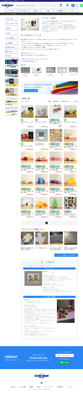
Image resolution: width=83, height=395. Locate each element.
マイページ (67, 6)
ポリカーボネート (23, 11)
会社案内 (39, 386)
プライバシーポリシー (49, 386)
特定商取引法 (60, 386)
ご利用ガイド (61, 6)
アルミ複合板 (60, 11)
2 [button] (49, 223)
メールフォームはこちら (65, 355)
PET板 (47, 11)
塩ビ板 (35, 11)
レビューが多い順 (74, 101)
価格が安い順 (56, 101)
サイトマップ (69, 386)
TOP (6, 13)
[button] (52, 223)
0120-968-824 (39, 358)
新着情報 (31, 386)
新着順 (49, 101)
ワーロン (72, 11)
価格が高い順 (65, 101)
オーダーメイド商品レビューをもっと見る (66, 255)
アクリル (11, 11)
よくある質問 (23, 386)
